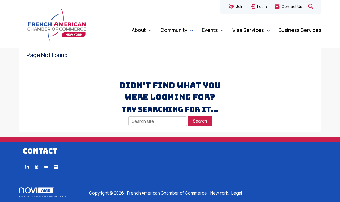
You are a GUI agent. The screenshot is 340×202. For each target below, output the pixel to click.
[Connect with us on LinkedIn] (27, 167)
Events (210, 30)
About (139, 30)
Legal (236, 193)
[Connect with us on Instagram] (36, 167)
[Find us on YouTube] (46, 167)
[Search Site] (311, 6)
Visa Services (248, 30)
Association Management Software (42, 196)
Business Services (300, 30)
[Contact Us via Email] (56, 167)
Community (174, 30)
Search (200, 121)
